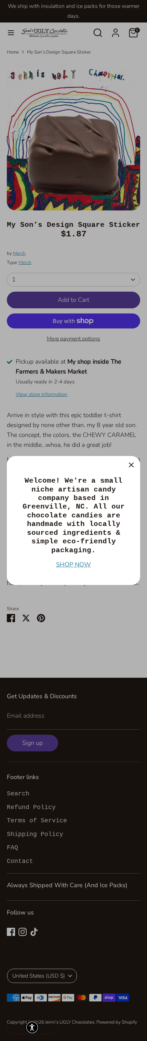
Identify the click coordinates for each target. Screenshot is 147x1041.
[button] (32, 1027)
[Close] (131, 464)
